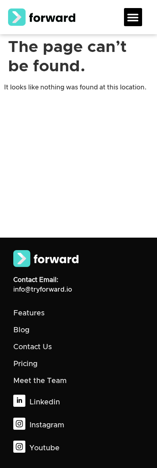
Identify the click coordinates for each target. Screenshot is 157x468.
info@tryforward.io (42, 289)
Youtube (44, 448)
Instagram (46, 425)
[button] (133, 17)
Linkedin (44, 402)
